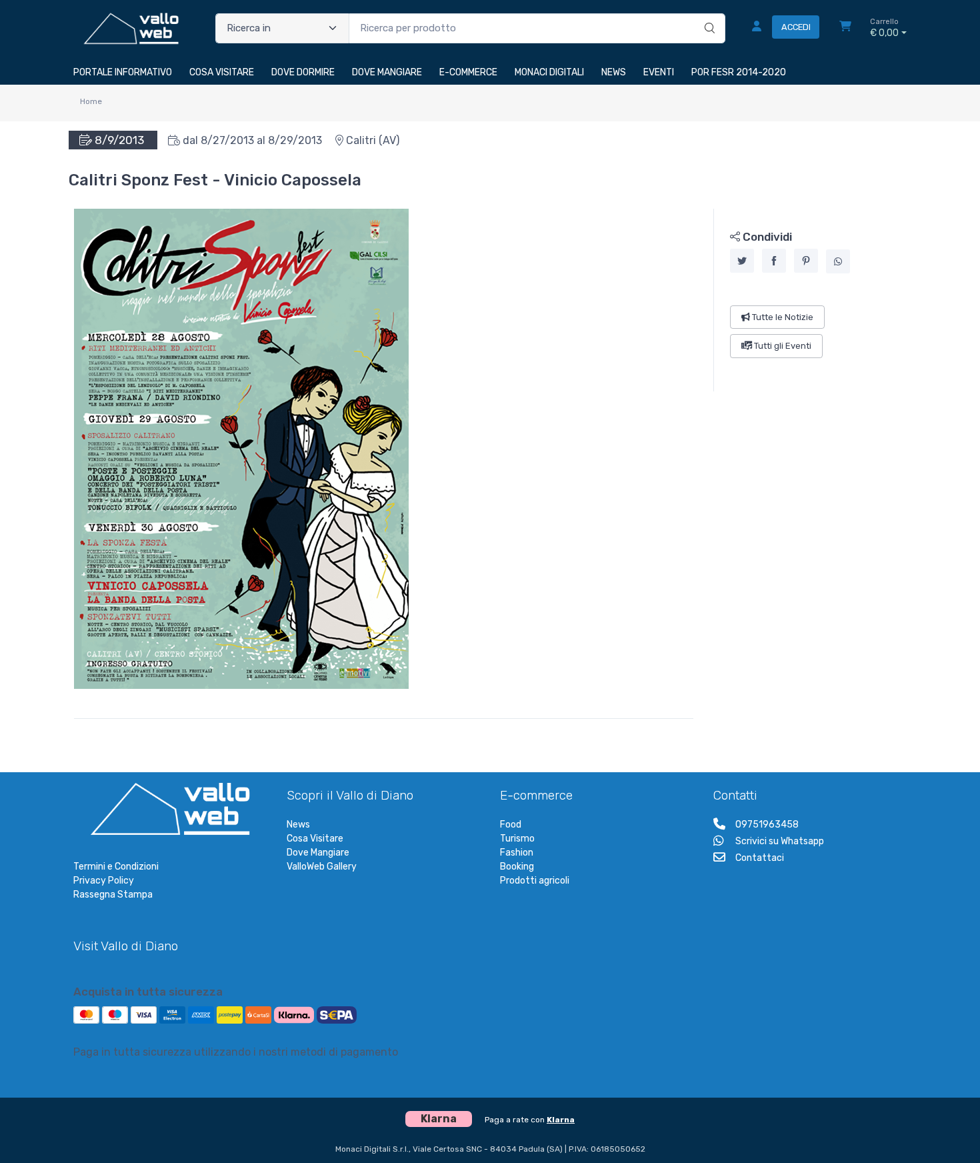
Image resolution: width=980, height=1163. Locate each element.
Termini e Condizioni (116, 866)
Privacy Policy (103, 880)
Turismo (517, 838)
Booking (517, 866)
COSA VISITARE (221, 72)
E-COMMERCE (468, 72)
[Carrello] (845, 28)
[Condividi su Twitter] (742, 261)
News (298, 824)
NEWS (613, 72)
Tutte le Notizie (781, 317)
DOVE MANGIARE (387, 72)
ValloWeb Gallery (322, 866)
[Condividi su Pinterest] (806, 261)
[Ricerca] (707, 14)
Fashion (516, 852)
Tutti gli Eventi (781, 346)
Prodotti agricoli (534, 880)
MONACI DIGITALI (549, 72)
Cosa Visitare (315, 838)
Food (510, 824)
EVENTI (658, 72)
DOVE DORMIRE (303, 72)
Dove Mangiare (318, 852)
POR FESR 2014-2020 (738, 72)
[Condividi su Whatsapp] (838, 261)
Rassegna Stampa (113, 894)
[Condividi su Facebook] (774, 261)
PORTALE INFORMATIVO (122, 72)
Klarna (561, 1119)
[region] (810, 300)
